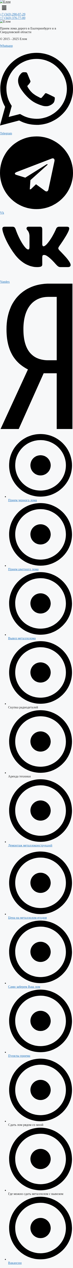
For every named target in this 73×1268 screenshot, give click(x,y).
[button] (36, 8)
